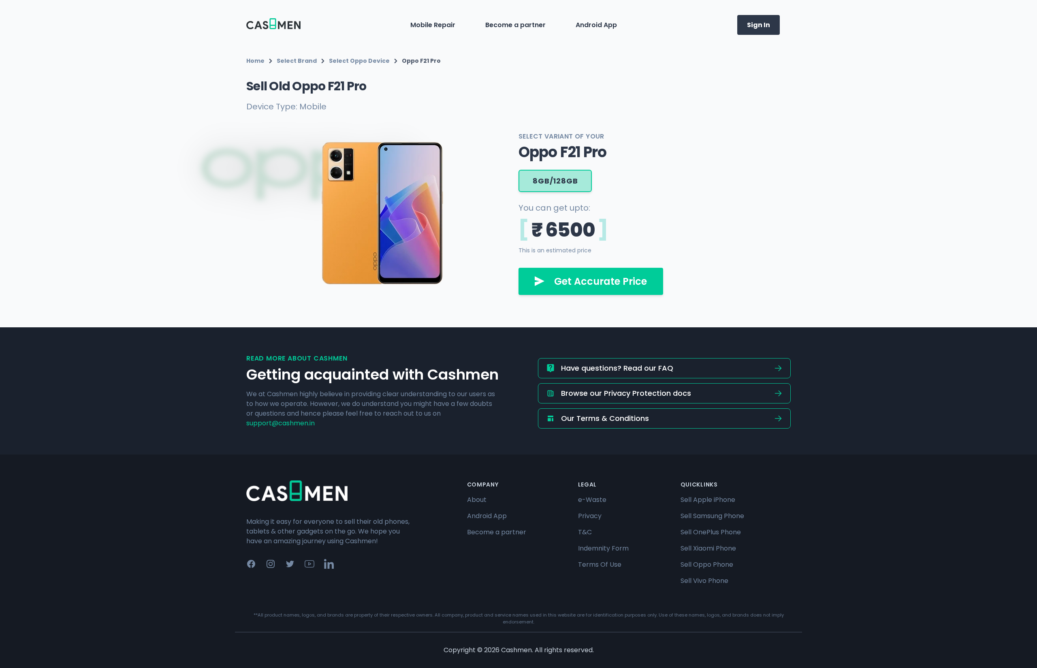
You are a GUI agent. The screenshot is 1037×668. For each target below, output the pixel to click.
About (476, 499)
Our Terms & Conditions (605, 418)
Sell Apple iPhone (708, 499)
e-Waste (592, 499)
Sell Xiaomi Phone (708, 548)
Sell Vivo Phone (704, 580)
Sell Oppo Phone (707, 564)
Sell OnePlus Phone (711, 532)
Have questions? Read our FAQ (617, 368)
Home (255, 61)
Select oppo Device (359, 61)
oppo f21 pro (421, 61)
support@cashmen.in (280, 423)
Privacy (590, 516)
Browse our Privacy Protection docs (626, 393)
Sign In (758, 25)
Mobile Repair (432, 25)
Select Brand (297, 61)
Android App (596, 25)
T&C (585, 532)
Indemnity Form (603, 548)
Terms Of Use (599, 564)
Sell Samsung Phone (712, 516)
